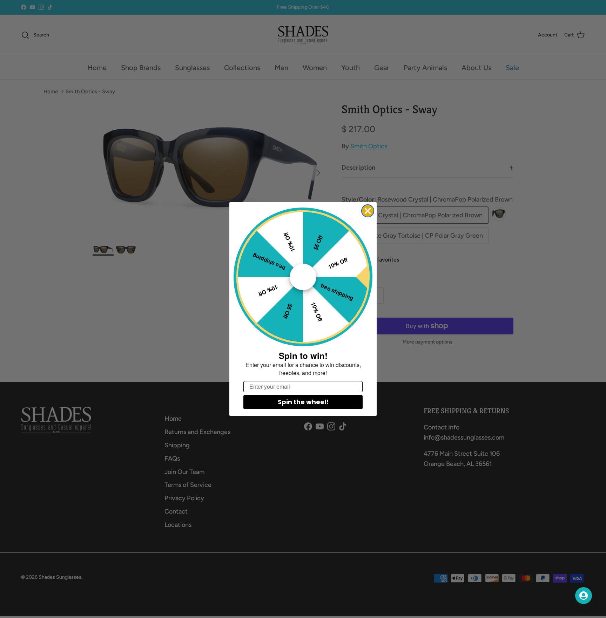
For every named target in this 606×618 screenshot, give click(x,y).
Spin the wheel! (303, 402)
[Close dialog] (368, 211)
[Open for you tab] (583, 595)
